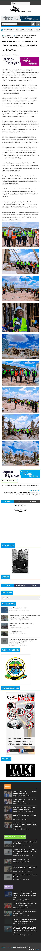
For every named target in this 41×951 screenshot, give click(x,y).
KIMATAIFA (9, 887)
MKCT (37, 949)
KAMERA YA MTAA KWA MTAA (15, 837)
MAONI (33, 585)
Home (3, 35)
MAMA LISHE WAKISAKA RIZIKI (21, 859)
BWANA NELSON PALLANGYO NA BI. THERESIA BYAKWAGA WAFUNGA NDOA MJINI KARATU (24, 825)
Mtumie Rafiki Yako (8, 481)
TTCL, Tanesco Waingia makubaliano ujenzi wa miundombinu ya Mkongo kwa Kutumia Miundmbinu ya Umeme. (23, 641)
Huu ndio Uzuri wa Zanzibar (17, 608)
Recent (7, 585)
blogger (7, 501)
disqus (20, 501)
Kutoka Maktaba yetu (15, 631)
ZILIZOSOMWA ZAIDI (20, 586)
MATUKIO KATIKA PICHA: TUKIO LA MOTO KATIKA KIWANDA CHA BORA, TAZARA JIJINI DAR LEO (24, 851)
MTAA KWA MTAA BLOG (7, 947)
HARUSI (8, 787)
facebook (33, 501)
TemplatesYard (21, 944)
